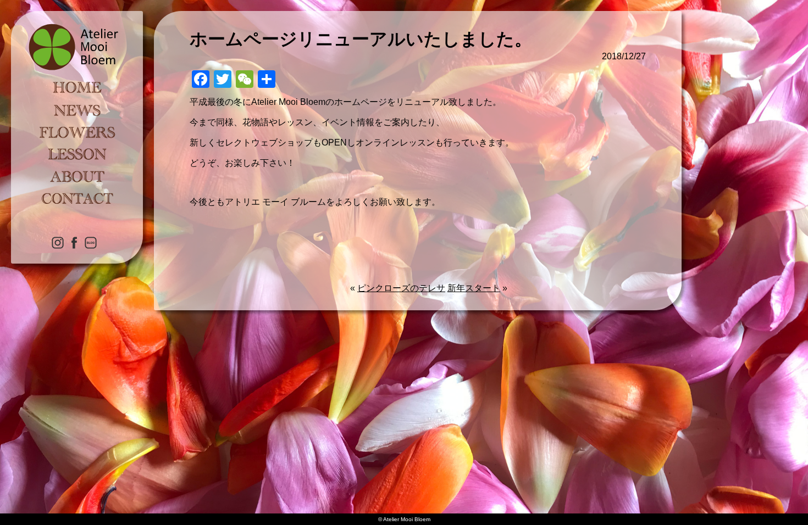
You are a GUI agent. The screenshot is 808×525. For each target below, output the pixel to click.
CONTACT (77, 198)
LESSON (77, 154)
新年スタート (473, 288)
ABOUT (77, 176)
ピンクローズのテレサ (401, 288)
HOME (77, 88)
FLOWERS (77, 132)
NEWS (77, 110)
